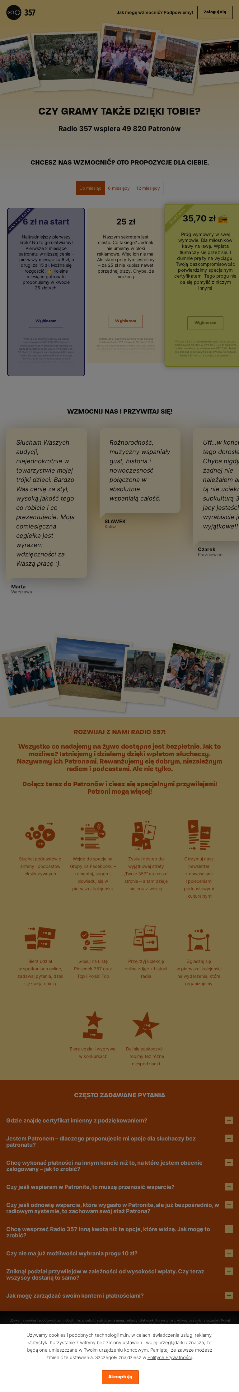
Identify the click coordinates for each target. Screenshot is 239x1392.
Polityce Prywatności (170, 1357)
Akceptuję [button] (120, 1377)
